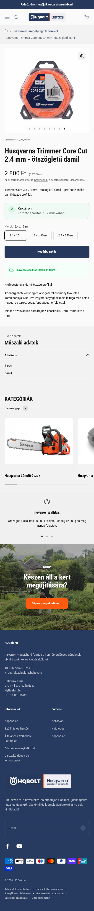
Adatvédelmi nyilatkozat (20, 748)
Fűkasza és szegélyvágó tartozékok (36, 31)
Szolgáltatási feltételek (18, 893)
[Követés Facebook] (8, 846)
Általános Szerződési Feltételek (18, 738)
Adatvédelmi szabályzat (18, 889)
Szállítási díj (41, 180)
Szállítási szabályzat (16, 897)
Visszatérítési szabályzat (50, 893)
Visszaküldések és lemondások (17, 758)
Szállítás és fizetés (17, 728)
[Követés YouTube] (19, 846)
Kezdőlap (57, 721)
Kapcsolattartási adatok (49, 889)
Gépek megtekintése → (47, 603)
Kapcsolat (11, 721)
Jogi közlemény (41, 897)
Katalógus (58, 728)
